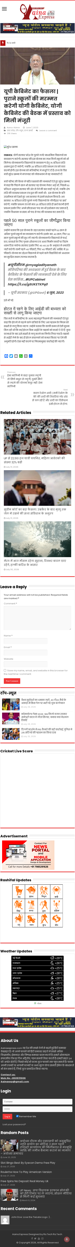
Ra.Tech (57, 1234)
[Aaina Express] (37, 11)
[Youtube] (39, 1238)
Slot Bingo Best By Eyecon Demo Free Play (28, 1163)
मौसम (39, 1003)
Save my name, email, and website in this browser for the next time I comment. (36, 672)
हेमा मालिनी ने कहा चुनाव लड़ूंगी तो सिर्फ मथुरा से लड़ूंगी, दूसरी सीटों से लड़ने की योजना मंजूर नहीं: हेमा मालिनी (24, 379)
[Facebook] (32, 1238)
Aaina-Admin (13, 127)
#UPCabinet (35, 279)
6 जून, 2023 (55, 292)
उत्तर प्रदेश (11, 130)
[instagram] (42, 1238)
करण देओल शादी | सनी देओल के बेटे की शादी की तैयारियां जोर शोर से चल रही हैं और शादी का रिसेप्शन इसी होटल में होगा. (50, 397)
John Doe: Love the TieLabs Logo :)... (31, 1217)
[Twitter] (35, 1238)
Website (8, 659)
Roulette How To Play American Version (26, 1172)
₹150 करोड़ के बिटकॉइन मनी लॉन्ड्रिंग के (23, 43)
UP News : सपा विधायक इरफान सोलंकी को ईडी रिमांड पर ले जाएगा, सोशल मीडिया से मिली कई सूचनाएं (46, 1193)
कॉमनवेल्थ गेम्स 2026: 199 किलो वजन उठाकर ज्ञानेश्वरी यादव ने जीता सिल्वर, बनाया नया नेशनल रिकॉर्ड (45, 717)
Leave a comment (48, 130)
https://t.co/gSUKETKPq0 (28, 284)
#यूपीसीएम (16, 265)
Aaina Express (20, 1234)
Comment (10, 603)
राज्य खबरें (28, 130)
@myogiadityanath (40, 265)
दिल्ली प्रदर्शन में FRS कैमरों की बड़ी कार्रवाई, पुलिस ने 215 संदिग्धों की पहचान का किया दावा (46, 731)
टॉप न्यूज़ (19, 130)
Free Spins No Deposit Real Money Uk (24, 1181)
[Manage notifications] (67, 1239)
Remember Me (27, 1116)
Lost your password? (14, 1124)
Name (8, 635)
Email (8, 647)
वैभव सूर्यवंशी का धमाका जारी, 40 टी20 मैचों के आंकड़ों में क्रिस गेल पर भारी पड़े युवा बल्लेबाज (43, 701)
